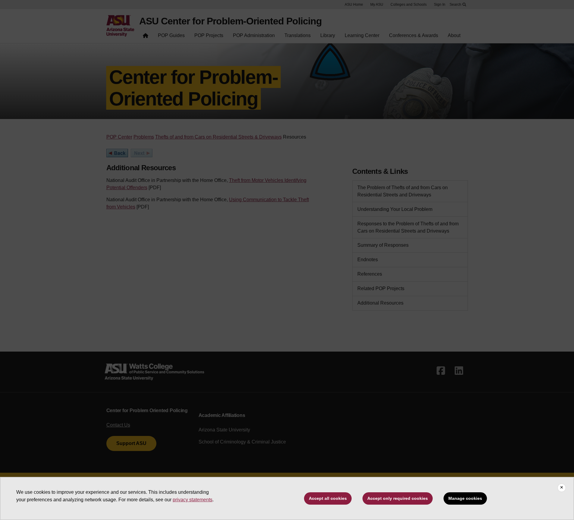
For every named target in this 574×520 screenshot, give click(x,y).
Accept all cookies (328, 498)
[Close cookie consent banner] (561, 488)
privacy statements (192, 499)
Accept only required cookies (397, 498)
